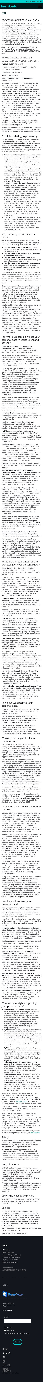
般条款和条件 (6, 1371)
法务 (3, 1363)
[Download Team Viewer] (13, 1294)
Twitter (3, 1353)
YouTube (6, 1353)
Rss (9, 1353)
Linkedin (8, 1353)
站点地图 (5, 1369)
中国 (41, 1)
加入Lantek (32, 1)
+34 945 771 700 (13, 1260)
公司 (27, 1)
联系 (3, 1361)
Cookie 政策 (6, 1365)
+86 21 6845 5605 (9, 1303)
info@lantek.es (13, 1262)
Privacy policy (6, 1367)
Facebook (5, 1353)
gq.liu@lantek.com (9, 1306)
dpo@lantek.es (21, 1101)
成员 (37, 1)
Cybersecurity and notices (10, 1373)
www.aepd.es (35, 1133)
